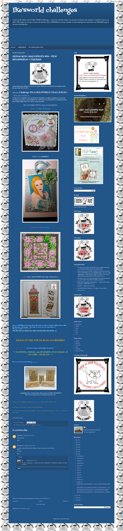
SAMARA (78, 349)
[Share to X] (31, 423)
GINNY (77, 326)
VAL (76, 334)
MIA (76, 330)
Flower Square (46, 227)
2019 (77, 447)
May (78, 472)
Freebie (23, 425)
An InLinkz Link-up (17, 418)
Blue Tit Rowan (44, 108)
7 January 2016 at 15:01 (29, 445)
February (79, 479)
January (79, 482)
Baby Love (19, 425)
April (78, 475)
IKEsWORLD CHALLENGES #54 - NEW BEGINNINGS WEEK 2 (93, 490)
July (78, 468)
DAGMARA (78, 324)
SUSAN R (77, 345)
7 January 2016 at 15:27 (31, 460)
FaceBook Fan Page (41, 327)
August (79, 465)
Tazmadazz (20, 435)
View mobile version (40, 504)
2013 (77, 500)
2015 (77, 495)
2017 (77, 451)
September (79, 463)
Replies (20, 457)
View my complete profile (89, 432)
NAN (76, 332)
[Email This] (28, 423)
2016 (77, 454)
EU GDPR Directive (36, 47)
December (79, 456)
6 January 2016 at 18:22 (28, 435)
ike (22, 460)
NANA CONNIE (79, 351)
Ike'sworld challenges (44, 10)
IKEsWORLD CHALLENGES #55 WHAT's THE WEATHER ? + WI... (93, 487)
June (78, 470)
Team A (38, 425)
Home (13, 47)
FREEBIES (22, 47)
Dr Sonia (19, 451)
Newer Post (15, 501)
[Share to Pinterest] (35, 423)
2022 (77, 440)
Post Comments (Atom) (24, 508)
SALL (76, 347)
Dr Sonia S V (20, 445)
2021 (77, 442)
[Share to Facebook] (33, 423)
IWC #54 (27, 425)
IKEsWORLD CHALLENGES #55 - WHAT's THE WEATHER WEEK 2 (93, 484)
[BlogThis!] (29, 423)
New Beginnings (33, 425)
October (79, 461)
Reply (18, 440)
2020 (77, 444)
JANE (76, 328)
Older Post (65, 501)
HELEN (77, 341)
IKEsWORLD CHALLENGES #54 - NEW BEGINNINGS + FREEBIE (93, 492)
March (78, 477)
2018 (77, 449)
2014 (77, 498)
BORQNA (77, 343)
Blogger (67, 518)
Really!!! (45, 156)
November (79, 458)
